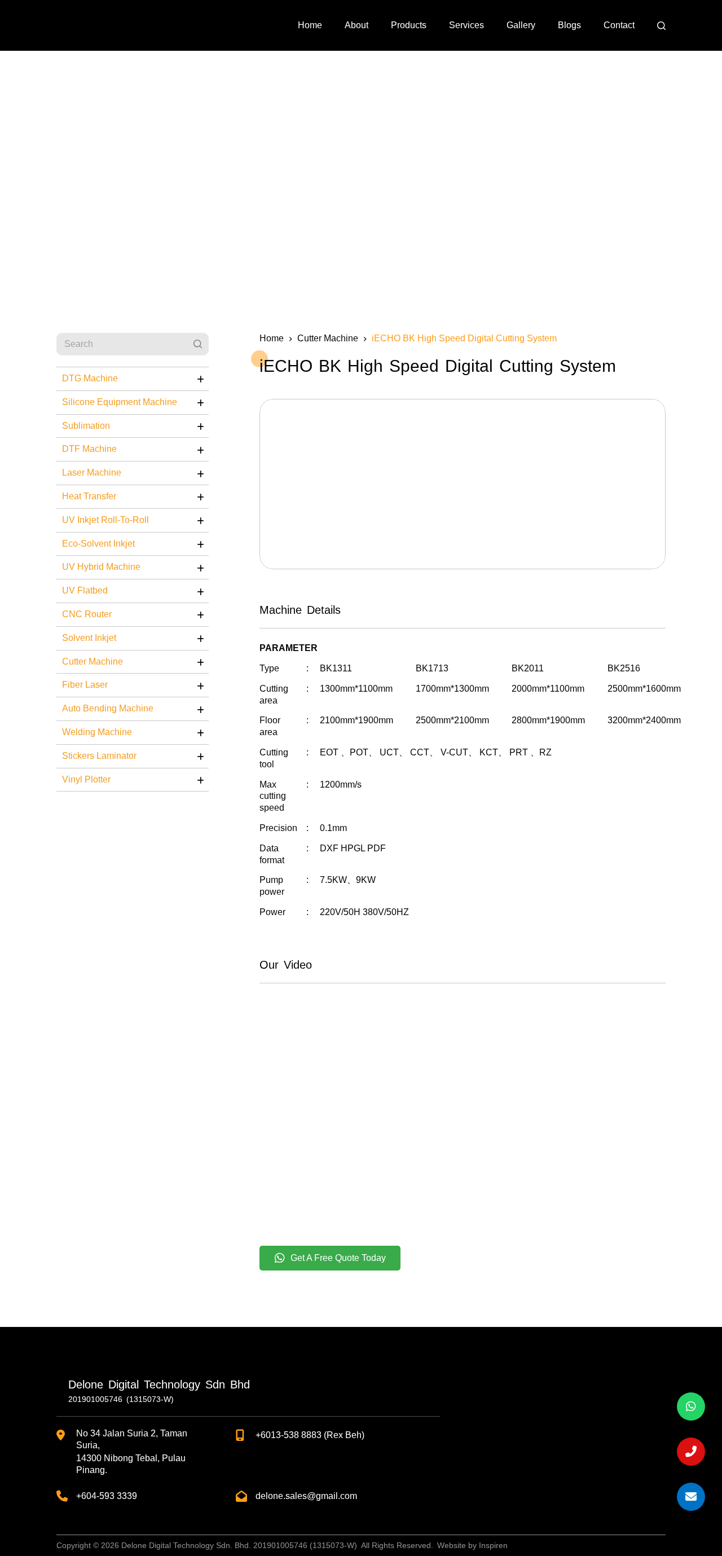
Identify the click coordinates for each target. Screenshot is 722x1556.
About (356, 25)
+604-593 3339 (106, 1496)
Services (466, 25)
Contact (619, 25)
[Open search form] (661, 25)
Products (408, 25)
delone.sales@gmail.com (306, 1496)
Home (310, 25)
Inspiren (493, 1545)
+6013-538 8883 (289, 1435)
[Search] (197, 344)
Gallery (521, 25)
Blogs (569, 25)
